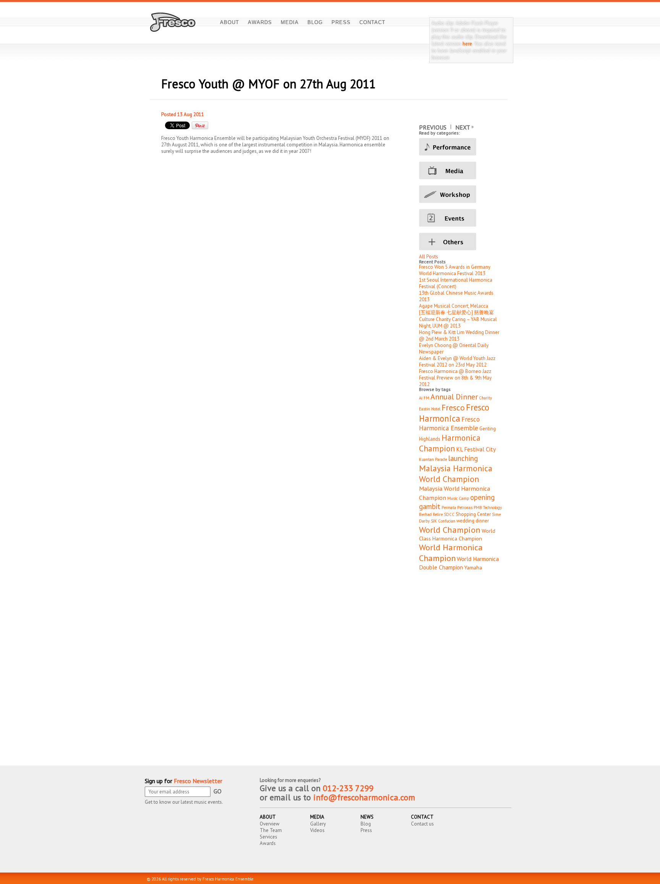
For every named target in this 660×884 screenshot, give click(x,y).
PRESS (341, 22)
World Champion (449, 529)
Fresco (453, 407)
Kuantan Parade (433, 459)
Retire (438, 514)
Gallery (318, 824)
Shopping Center (473, 514)
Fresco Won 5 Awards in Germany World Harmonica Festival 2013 (454, 270)
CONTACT (372, 22)
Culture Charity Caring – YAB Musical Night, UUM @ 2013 (458, 322)
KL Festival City (476, 449)
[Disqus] (329, 666)
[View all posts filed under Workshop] (461, 194)
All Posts (428, 256)
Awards (268, 843)
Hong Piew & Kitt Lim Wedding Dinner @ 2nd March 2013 (459, 335)
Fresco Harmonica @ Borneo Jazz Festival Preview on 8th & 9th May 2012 (455, 378)
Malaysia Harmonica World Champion (455, 473)
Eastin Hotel (429, 409)
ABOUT (229, 22)
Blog (366, 824)
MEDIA (290, 22)
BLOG (315, 22)
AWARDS (260, 22)
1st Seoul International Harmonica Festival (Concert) (455, 283)
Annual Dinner (454, 396)
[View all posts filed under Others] (461, 241)
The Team (271, 830)
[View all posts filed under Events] (461, 218)
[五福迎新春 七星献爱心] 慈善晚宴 (456, 312)
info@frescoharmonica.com (364, 797)
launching (463, 458)
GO (218, 791)
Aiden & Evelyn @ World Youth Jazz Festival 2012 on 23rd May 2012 (457, 361)
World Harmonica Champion (451, 552)
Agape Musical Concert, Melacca (453, 306)
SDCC (449, 514)
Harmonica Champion (449, 443)
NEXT (462, 127)
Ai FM (424, 398)
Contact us (422, 824)
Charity (485, 398)
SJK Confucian (443, 521)
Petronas (464, 507)
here (467, 43)
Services (268, 837)
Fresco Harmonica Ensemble (449, 423)
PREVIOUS (432, 127)
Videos (317, 830)
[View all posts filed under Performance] (461, 147)
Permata (449, 507)
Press (366, 830)
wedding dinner (472, 520)
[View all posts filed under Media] (461, 170)
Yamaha (473, 567)
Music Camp (458, 498)
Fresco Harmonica (454, 413)
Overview (270, 824)
